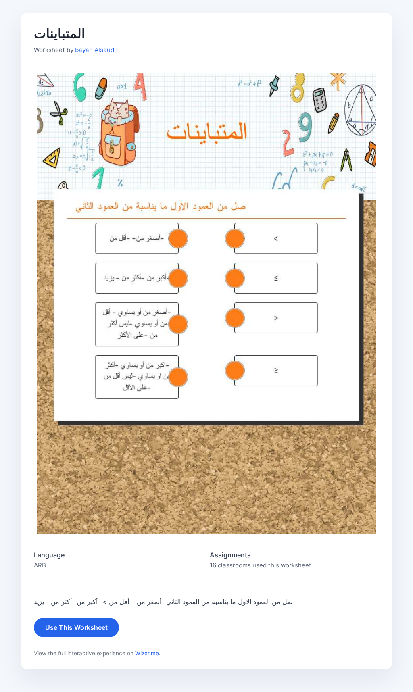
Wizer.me (147, 653)
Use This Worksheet (76, 627)
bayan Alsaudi (95, 50)
